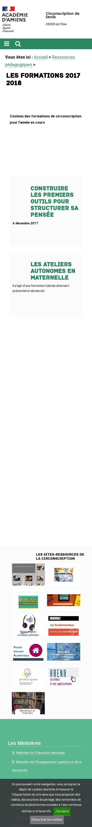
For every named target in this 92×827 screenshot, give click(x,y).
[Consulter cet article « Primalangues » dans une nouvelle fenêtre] (28, 677)
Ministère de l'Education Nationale (40, 753)
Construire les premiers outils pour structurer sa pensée (54, 202)
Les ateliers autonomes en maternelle (53, 271)
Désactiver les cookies (46, 819)
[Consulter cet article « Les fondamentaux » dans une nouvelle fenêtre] (63, 626)
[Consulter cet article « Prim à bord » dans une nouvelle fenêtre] (63, 652)
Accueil (41, 57)
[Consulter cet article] (28, 652)
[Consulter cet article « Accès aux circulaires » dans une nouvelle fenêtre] (63, 600)
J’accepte (62, 811)
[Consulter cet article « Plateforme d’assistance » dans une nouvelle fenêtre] (28, 626)
